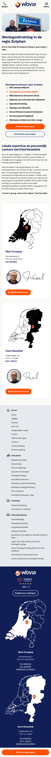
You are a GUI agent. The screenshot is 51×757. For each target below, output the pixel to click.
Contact (14, 434)
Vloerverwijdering (18, 467)
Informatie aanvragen (25, 134)
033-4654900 (11, 261)
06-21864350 (25, 738)
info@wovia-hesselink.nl (25, 744)
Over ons (15, 426)
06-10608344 (25, 664)
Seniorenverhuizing (19, 505)
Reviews (14, 422)
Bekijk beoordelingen (25, 593)
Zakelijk (14, 418)
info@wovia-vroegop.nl (25, 669)
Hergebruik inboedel (19, 527)
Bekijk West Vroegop (18, 292)
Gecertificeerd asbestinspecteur (24, 554)
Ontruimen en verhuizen (21, 509)
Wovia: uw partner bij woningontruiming (27, 558)
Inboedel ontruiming (19, 523)
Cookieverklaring (18, 446)
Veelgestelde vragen (19, 430)
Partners (15, 442)
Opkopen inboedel (18, 531)
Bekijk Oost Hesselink (18, 391)
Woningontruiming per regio (22, 495)
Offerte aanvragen (25, 126)
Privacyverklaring (18, 449)
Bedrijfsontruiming (18, 460)
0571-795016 (11, 361)
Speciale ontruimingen (20, 471)
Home (13, 415)
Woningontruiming (18, 475)
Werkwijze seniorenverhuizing (23, 483)
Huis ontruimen (17, 491)
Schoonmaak (16, 464)
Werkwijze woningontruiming (23, 487)
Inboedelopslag (17, 519)
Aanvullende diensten (20, 479)
